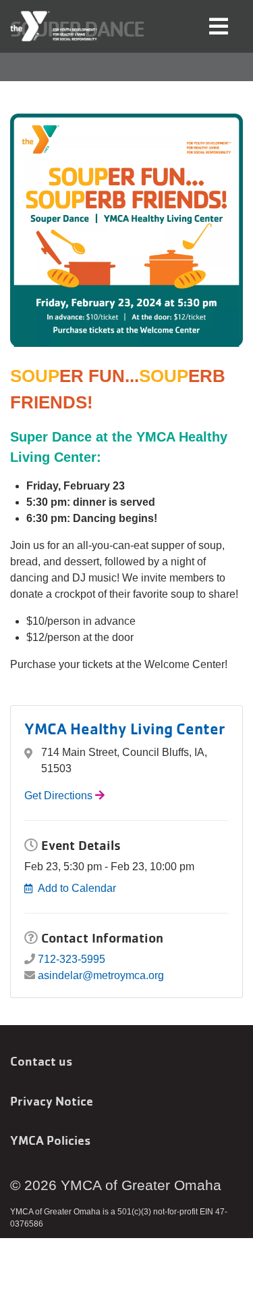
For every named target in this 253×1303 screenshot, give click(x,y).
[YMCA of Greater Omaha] (54, 26)
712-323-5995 (71, 959)
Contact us (41, 1060)
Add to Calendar (77, 888)
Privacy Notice (51, 1100)
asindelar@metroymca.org (101, 975)
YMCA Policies (50, 1140)
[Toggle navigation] (218, 25)
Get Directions (58, 795)
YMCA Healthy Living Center (124, 728)
